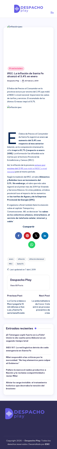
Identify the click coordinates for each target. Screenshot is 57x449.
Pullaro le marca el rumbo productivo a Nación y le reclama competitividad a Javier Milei (26, 373)
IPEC (10, 264)
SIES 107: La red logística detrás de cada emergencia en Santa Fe (27, 349)
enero (11, 259)
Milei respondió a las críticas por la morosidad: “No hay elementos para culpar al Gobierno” (28, 360)
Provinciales (16, 68)
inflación (21, 259)
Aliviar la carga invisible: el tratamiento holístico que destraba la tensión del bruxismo (26, 385)
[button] (16, 285)
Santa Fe (20, 264)
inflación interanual (36, 259)
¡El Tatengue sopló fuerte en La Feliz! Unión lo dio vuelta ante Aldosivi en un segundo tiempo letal (26, 338)
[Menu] (52, 8)
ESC (47, 444)
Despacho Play (20, 280)
